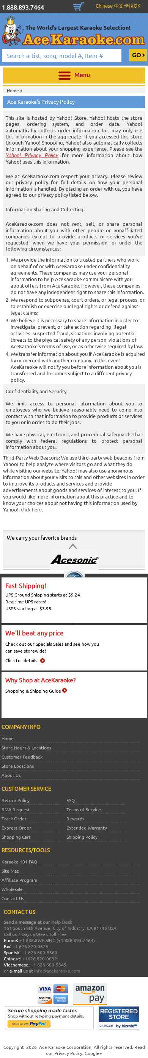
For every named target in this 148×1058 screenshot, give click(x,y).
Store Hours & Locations (26, 747)
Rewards (75, 818)
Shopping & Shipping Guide (33, 691)
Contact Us (13, 898)
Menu (82, 74)
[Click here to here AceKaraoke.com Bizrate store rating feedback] (119, 1027)
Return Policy (16, 800)
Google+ (93, 1053)
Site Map (10, 871)
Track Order (14, 818)
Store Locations (18, 766)
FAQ (70, 800)
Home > (15, 90)
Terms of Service (83, 809)
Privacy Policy (68, 1053)
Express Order (16, 828)
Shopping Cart (78, 5)
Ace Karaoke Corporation (65, 1047)
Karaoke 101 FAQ (19, 862)
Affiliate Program (19, 880)
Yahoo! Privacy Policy (32, 155)
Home (8, 738)
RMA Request (16, 809)
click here (31, 509)
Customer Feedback (22, 757)
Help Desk (61, 922)
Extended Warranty (86, 828)
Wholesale (12, 889)
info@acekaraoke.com (57, 971)
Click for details (21, 660)
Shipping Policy (82, 837)
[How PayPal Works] (49, 1027)
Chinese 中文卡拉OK (118, 5)
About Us (11, 775)
